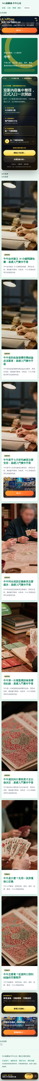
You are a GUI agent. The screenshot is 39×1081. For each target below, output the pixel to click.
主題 (9, 8)
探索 (3, 8)
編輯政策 (14, 1061)
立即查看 (29, 1076)
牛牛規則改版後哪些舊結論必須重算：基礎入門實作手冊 (18, 360)
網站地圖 (31, 1061)
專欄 (14, 8)
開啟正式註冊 (19, 153)
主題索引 (5, 1061)
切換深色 (27, 8)
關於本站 (22, 1061)
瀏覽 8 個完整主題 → (11, 70)
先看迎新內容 (19, 159)
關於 (19, 8)
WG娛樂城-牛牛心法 (11, 3)
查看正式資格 (19, 1009)
